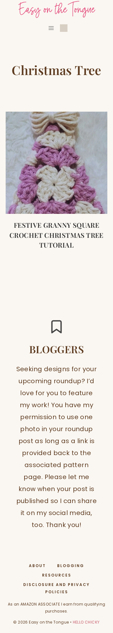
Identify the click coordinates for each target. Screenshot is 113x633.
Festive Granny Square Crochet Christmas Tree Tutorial (56, 234)
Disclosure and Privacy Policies (56, 588)
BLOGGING (70, 565)
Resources (56, 575)
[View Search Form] (63, 28)
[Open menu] (51, 28)
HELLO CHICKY (86, 622)
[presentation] (57, 163)
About (37, 565)
